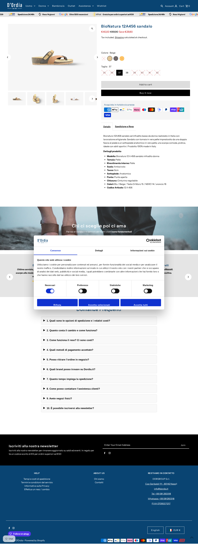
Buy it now (146, 93)
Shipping (119, 37)
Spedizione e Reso (124, 126)
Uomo (29, 5)
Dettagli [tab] (99, 250)
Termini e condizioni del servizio (37, 482)
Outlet (71, 5)
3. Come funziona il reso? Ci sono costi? (70, 340)
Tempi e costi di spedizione (36, 479)
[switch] (83, 291)
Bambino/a (58, 5)
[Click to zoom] (92, 28)
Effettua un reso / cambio (37, 489)
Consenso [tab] (55, 250)
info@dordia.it (161, 488)
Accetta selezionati (99, 305)
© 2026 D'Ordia (16, 540)
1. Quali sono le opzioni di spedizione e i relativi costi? (78, 320)
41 (150, 72)
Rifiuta (57, 305)
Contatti (99, 482)
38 (127, 72)
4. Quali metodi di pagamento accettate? (70, 350)
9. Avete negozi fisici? (59, 398)
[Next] (97, 57)
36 (112, 72)
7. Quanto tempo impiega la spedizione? (70, 379)
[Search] (162, 6)
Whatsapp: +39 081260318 (161, 498)
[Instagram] (110, 453)
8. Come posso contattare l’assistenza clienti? (73, 388)
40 (142, 72)
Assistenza (85, 5)
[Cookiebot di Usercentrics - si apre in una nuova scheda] (148, 241)
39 (134, 72)
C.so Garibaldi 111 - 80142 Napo (160, 483)
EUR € (177, 530)
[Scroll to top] (192, 537)
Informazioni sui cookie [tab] (142, 250)
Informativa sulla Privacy (36, 485)
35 (104, 72)
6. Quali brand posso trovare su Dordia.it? (71, 369)
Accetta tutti (141, 305)
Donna (42, 5)
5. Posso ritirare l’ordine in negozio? (68, 359)
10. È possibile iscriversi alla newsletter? (70, 408)
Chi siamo (99, 479)
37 (119, 72)
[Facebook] (104, 453)
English (155, 530)
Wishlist (101, 5)
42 (157, 72)
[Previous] (7, 57)
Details (106, 126)
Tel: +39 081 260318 (161, 493)
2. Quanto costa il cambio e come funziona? (72, 330)
